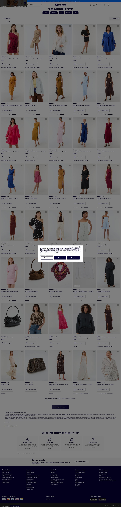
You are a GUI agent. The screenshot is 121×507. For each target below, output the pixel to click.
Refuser (60, 257)
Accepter (73, 257)
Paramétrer (47, 257)
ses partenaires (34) (47, 248)
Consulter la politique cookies (46, 255)
